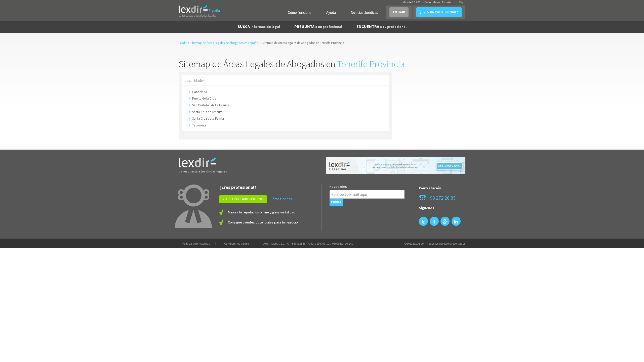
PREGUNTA (318, 26)
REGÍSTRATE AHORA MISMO (243, 199)
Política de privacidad (196, 243)
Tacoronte (199, 125)
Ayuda (331, 12)
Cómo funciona (299, 12)
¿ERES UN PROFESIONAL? (439, 12)
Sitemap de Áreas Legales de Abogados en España (224, 43)
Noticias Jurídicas (364, 12)
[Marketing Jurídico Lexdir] (395, 165)
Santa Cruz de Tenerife (207, 112)
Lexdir (183, 43)
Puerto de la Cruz (204, 98)
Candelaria (199, 92)
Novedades (338, 186)
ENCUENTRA (381, 26)
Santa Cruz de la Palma (208, 118)
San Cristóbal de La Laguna (210, 105)
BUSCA (258, 26)
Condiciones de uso (236, 243)
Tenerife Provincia (371, 64)
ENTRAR (399, 12)
